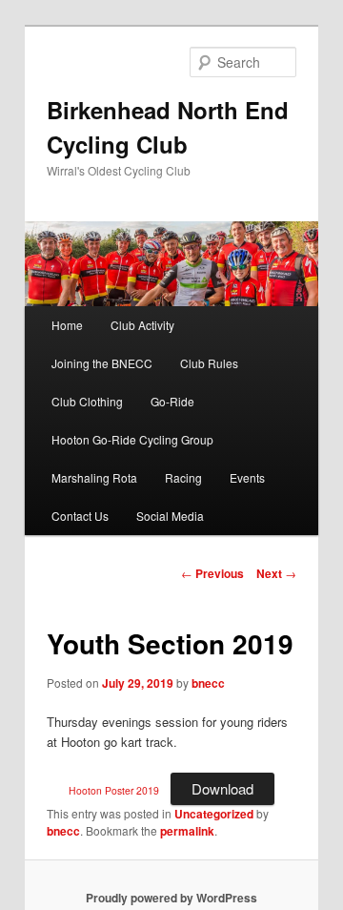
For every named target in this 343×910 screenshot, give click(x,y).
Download (222, 788)
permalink (187, 830)
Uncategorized (213, 813)
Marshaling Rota (94, 477)
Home (67, 325)
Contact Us (80, 515)
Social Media (170, 515)
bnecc (208, 683)
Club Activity (142, 325)
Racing (183, 477)
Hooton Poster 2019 (114, 790)
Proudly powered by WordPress (171, 897)
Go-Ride (172, 401)
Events (247, 477)
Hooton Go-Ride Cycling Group (132, 439)
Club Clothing (87, 401)
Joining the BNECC (101, 363)
